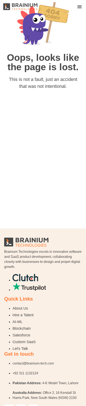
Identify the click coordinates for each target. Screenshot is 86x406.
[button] (79, 6)
